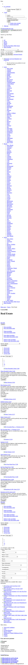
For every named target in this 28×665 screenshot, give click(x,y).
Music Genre (5, 556)
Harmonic (9, 185)
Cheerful (9, 157)
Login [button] (5, 12)
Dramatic (9, 167)
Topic (3, 552)
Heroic (8, 187)
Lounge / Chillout (11, 113)
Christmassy (10, 159)
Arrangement (5, 569)
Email (8, 16)
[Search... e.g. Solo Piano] (19, 51)
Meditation (9, 272)
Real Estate (9, 279)
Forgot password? (14, 24)
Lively (8, 195)
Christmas (9, 250)
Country (9, 86)
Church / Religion (11, 251)
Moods (5, 43)
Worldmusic (10, 141)
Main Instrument (6, 565)
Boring (8, 153)
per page (3, 356)
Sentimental (10, 223)
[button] (7, 6)
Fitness (8, 262)
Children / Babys (11, 248)
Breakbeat (9, 81)
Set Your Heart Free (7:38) (7, 467)
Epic (8, 173)
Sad (8, 219)
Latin (8, 111)
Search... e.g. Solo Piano (7, 53)
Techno (8, 135)
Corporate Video (11, 255)
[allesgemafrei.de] (1, 56)
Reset (6, 580)
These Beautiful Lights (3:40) (8, 371)
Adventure (9, 241)
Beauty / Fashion (11, 244)
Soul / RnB (9, 130)
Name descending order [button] (9, 332)
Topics (5, 44)
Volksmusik (10, 138)
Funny (8, 181)
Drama (8, 257)
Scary (8, 220)
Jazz (8, 109)
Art (7, 243)
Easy (8, 170)
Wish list (6, 26)
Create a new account (15, 23)
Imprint (5, 634)
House (8, 104)
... (4, 363)
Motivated (9, 205)
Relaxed (9, 215)
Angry (8, 149)
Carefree (9, 156)
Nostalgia (9, 278)
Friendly (9, 180)
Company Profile (11, 254)
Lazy (8, 194)
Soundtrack (9, 132)
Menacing (9, 202)
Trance (8, 137)
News (8, 276)
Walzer (8, 139)
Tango (8, 134)
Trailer (8, 292)
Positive (9, 211)
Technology (10, 290)
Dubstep (9, 95)
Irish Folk (9, 107)
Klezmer (9, 110)
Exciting (9, 177)
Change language (11, 9)
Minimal (9, 114)
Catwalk (9, 247)
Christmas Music (11, 82)
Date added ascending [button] (9, 335)
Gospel (8, 102)
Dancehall (9, 90)
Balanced (9, 152)
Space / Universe (11, 287)
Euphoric (9, 176)
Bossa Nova (10, 79)
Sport (8, 289)
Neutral (8, 208)
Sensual (9, 222)
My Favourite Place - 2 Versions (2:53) (10, 429)
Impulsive (9, 190)
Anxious (9, 150)
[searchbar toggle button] (4, 32)
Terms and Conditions (9, 627)
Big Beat (9, 76)
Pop (8, 120)
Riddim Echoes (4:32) (6, 401)
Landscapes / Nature (12, 268)
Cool (8, 162)
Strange (9, 231)
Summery (9, 234)
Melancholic (10, 201)
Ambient (9, 69)
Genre (5, 41)
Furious (9, 183)
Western (9, 297)
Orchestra (9, 118)
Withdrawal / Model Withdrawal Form (13, 633)
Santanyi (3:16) (4, 442)
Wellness (9, 296)
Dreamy (9, 169)
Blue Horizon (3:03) (6, 385)
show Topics (10, 238)
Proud (8, 212)
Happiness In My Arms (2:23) (8, 492)
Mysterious (9, 206)
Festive (8, 178)
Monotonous (10, 204)
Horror (8, 265)
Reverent (9, 216)
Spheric (9, 227)
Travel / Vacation (11, 293)
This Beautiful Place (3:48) (7, 479)
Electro (8, 97)
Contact (6, 636)
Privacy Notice (7, 631)
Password (9, 18)
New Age (9, 116)
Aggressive (9, 146)
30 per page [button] (6, 350)
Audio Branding (11, 72)
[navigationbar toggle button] (5, 30)
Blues (8, 78)
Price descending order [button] (9, 328)
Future (8, 264)
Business (9, 245)
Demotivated (10, 166)
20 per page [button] (6, 349)
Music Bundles (7, 47)
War (8, 294)
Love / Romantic (11, 271)
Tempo (4, 577)
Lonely (8, 197)
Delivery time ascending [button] (10, 339)
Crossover (9, 88)
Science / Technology (12, 280)
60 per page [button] (6, 352)
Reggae (9, 121)
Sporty (8, 230)
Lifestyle (9, 269)
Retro (8, 123)
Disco (8, 92)
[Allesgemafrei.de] (7, 28)
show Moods (10, 145)
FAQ (5, 629)
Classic (8, 85)
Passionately (10, 209)
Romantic (9, 218)
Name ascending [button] (8, 331)
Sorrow (8, 285)
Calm (8, 155)
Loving (8, 198)
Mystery (9, 275)
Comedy (9, 252)
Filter (2, 580)
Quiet (8, 213)
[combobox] (3, 324)
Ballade (9, 74)
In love (8, 191)
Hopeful (9, 188)
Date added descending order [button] (11, 336)
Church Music (10, 83)
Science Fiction (10, 282)
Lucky (8, 199)
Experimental (10, 99)
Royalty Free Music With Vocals (12, 45)
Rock (8, 124)
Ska (8, 127)
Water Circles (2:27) (5, 417)
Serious (8, 224)
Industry (9, 266)
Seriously (9, 226)
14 (4, 364)
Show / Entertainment (12, 283)
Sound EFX (10, 131)
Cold (8, 160)
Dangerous (9, 163)
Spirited (9, 229)
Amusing (9, 148)
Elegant (9, 171)
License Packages (8, 630)
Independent (10, 106)
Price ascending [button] (7, 327)
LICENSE (3, 379)
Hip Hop (9, 103)
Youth (8, 299)
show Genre (10, 68)
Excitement (9, 259)
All (4, 40)
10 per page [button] (6, 348)
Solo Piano (9, 128)
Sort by (3, 343)
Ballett (8, 75)
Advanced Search (17, 54)
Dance (8, 89)
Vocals (3, 573)
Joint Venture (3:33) (5, 454)
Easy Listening (10, 96)
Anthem (9, 71)
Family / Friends (11, 261)
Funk (8, 100)
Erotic (8, 174)
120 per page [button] (7, 353)
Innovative (9, 192)
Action (8, 240)
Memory (9, 273)
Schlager (9, 125)
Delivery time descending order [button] (11, 341)
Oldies (8, 117)
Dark (8, 164)
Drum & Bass (10, 93)
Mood (3, 561)
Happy (8, 184)
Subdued (9, 233)
